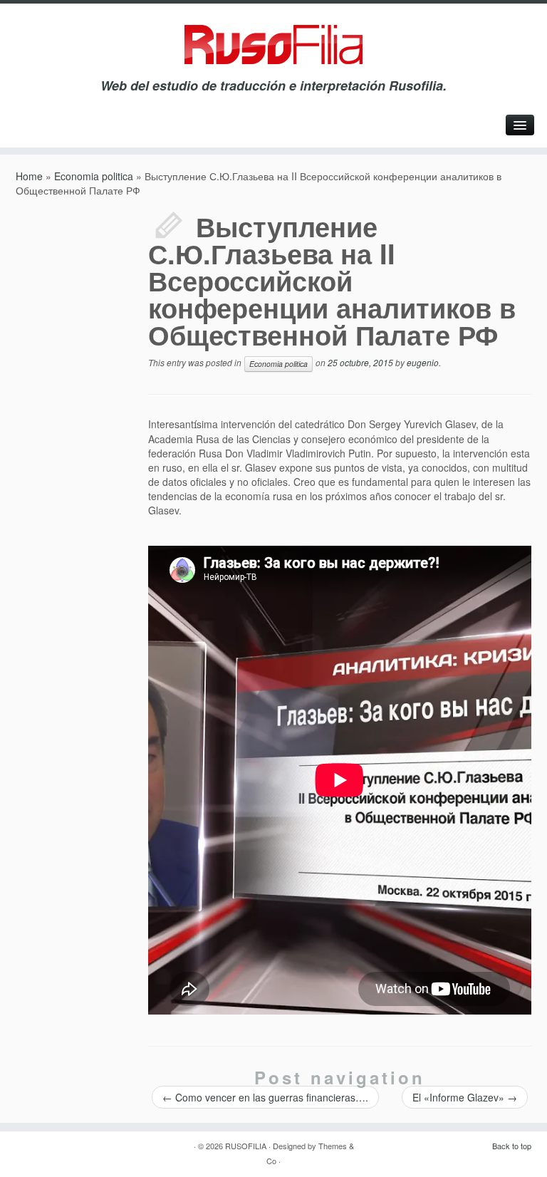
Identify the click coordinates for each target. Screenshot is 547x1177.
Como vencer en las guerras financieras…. (265, 1097)
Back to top (511, 1145)
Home (29, 176)
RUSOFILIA (245, 1145)
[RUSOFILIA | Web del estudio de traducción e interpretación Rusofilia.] (273, 44)
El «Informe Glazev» (464, 1097)
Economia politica (93, 176)
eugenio (423, 362)
